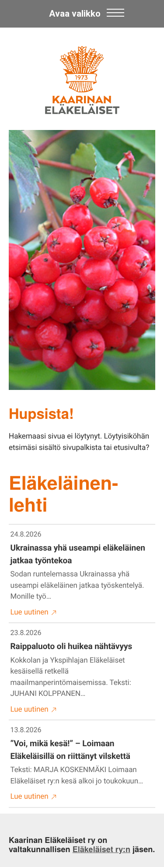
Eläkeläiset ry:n (101, 849)
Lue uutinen (29, 612)
